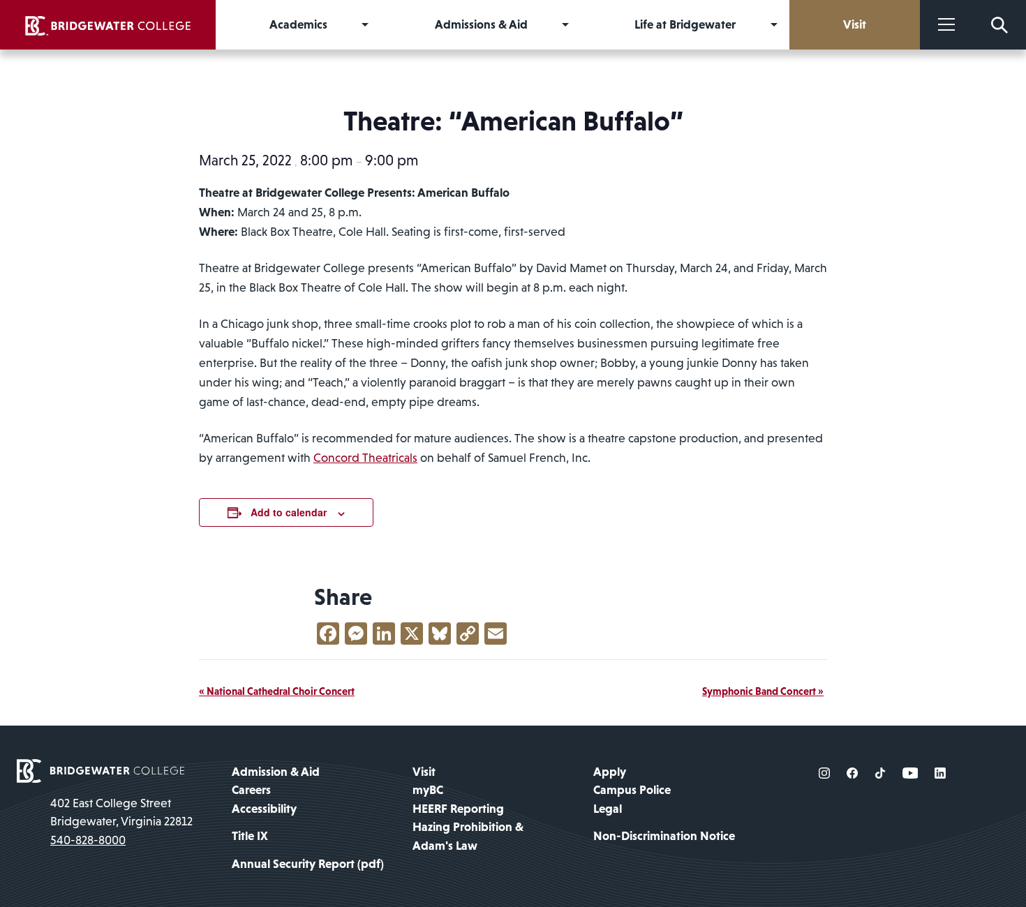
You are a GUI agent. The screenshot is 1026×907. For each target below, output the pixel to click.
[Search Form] (999, 25)
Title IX (250, 836)
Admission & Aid (276, 772)
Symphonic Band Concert (763, 691)
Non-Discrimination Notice (664, 836)
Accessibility (264, 809)
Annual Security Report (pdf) (308, 864)
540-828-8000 (88, 840)
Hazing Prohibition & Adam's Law (467, 836)
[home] (108, 25)
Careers (251, 790)
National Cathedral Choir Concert (277, 691)
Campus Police (632, 790)
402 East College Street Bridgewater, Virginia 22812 (121, 812)
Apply (609, 772)
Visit (424, 772)
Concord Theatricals (365, 458)
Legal (607, 809)
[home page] (100, 770)
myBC (427, 790)
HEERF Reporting (458, 809)
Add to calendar (289, 512)
